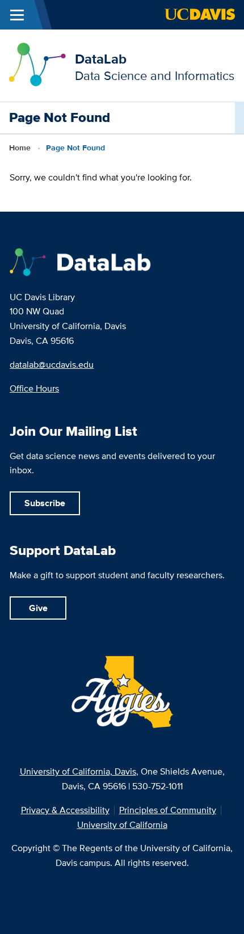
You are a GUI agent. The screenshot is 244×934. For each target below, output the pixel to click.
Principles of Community (167, 810)
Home (20, 147)
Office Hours (34, 388)
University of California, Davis (78, 771)
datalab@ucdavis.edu (52, 364)
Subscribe (44, 503)
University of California (122, 825)
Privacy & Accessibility (65, 810)
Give (38, 608)
